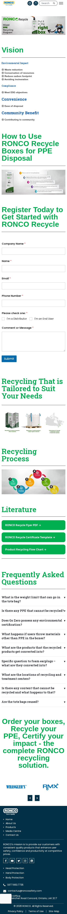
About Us (11, 823)
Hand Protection (15, 873)
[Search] (54, 3)
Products (11, 827)
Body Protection (15, 878)
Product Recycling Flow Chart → (25, 549)
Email (6, 278)
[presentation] (30, 798)
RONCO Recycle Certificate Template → (30, 537)
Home (9, 819)
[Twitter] (18, 860)
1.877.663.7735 (15, 885)
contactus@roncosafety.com (25, 891)
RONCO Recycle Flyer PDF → (23, 525)
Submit (9, 359)
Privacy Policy (15, 911)
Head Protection (15, 868)
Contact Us (12, 835)
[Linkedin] (31, 860)
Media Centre (13, 831)
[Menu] (61, 3)
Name (7, 261)
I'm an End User (44, 319)
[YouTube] (12, 860)
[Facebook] (5, 860)
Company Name (14, 243)
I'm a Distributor (17, 319)
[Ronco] (10, 811)
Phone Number (12, 295)
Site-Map (54, 911)
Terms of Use (36, 911)
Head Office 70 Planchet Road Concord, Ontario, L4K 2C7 (32, 897)
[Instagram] (25, 860)
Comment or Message (18, 327)
